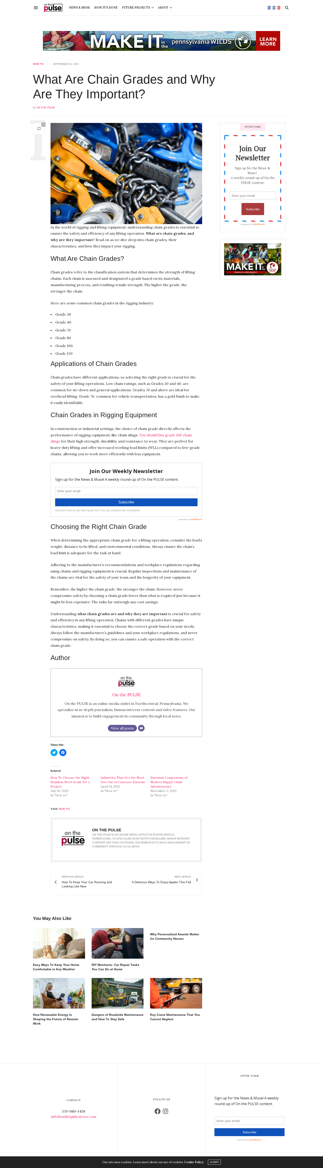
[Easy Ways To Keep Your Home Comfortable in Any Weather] (59, 943)
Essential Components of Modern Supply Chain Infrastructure (169, 782)
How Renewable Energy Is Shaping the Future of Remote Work (55, 1019)
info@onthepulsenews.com (73, 1116)
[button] (126, 173)
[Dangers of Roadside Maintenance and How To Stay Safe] (118, 993)
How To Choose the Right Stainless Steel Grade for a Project (70, 782)
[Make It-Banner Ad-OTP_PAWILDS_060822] (161, 41)
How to (38, 64)
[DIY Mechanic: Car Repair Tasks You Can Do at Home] (118, 943)
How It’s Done (106, 7)
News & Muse (79, 7)
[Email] (141, 728)
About (163, 7)
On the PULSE (45, 107)
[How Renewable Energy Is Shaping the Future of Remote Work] (59, 993)
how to (64, 808)
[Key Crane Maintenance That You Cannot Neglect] (176, 993)
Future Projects (136, 7)
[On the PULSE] (53, 7)
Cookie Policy (193, 1162)
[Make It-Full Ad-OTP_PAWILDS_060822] (252, 259)
